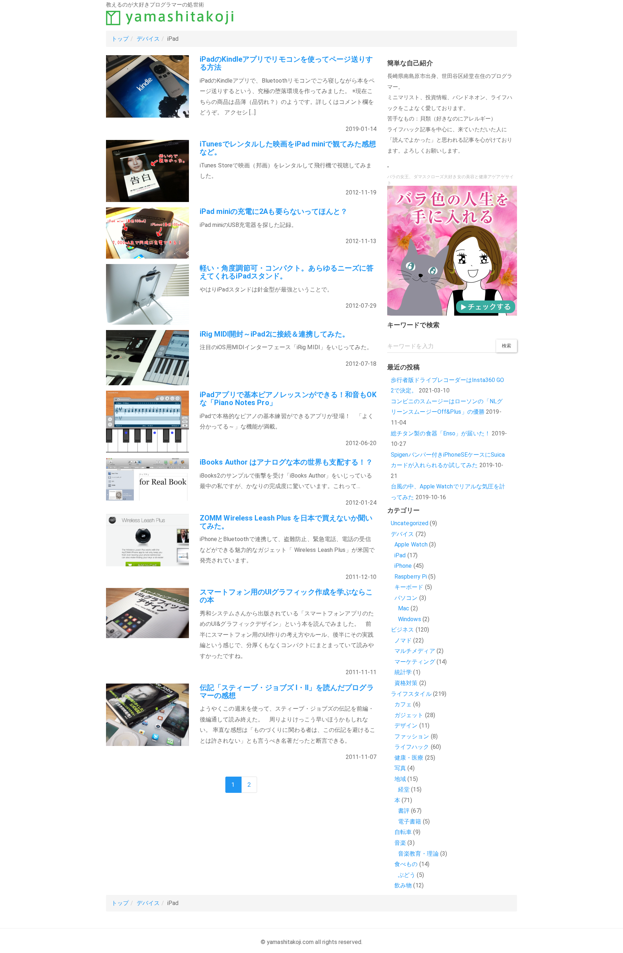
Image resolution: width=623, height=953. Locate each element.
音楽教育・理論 (418, 853)
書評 (404, 810)
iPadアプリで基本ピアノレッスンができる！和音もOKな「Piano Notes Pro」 (288, 398)
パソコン (405, 597)
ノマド (403, 640)
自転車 (403, 832)
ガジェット (409, 715)
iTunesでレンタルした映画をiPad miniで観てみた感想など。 (288, 148)
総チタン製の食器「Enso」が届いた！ (440, 433)
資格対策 (405, 683)
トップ (120, 38)
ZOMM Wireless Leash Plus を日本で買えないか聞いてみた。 (286, 522)
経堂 (404, 789)
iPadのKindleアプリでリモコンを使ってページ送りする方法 (286, 63)
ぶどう (406, 874)
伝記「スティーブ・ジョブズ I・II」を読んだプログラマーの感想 (287, 691)
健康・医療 (409, 757)
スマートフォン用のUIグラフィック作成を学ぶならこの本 (286, 596)
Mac (403, 608)
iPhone (403, 565)
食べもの (405, 864)
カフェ (403, 704)
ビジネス (402, 629)
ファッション (411, 736)
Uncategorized (409, 523)
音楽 (400, 842)
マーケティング (414, 661)
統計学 (403, 672)
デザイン (405, 725)
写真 (400, 768)
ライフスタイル (411, 693)
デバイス (148, 38)
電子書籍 (409, 821)
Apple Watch (411, 544)
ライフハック (411, 746)
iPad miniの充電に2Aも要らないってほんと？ (274, 211)
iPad (400, 555)
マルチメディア (414, 650)
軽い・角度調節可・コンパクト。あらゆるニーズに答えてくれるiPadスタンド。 (287, 272)
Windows (409, 619)
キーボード (409, 587)
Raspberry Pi (410, 576)
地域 (400, 779)
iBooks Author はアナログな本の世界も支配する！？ (286, 462)
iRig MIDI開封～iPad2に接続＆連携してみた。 (274, 334)
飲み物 (403, 885)
